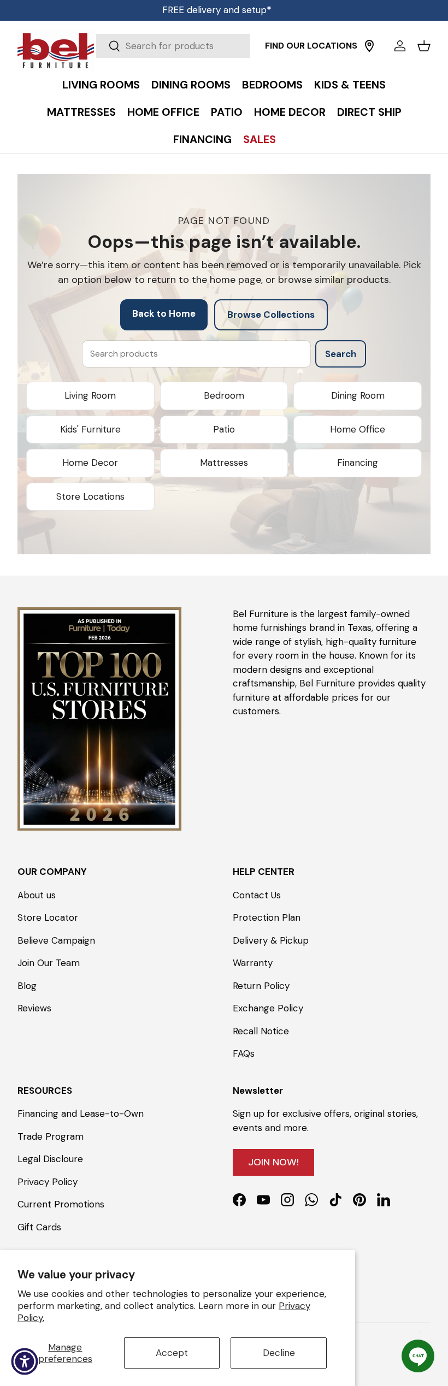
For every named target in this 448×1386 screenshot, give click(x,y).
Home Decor (90, 463)
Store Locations (90, 496)
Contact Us (257, 895)
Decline (279, 1353)
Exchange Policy (268, 1008)
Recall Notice (261, 1031)
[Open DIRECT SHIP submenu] (437, 87)
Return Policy (261, 986)
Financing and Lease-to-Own (80, 1113)
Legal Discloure (50, 1159)
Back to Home (164, 313)
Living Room (90, 395)
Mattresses (224, 463)
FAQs (244, 1053)
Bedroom (224, 395)
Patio (224, 429)
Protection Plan (266, 917)
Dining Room (358, 395)
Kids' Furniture (90, 429)
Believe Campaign (56, 940)
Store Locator (47, 917)
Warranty (253, 963)
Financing (357, 463)
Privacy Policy (47, 1182)
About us (36, 895)
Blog (27, 986)
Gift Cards (39, 1227)
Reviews (34, 1008)
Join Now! (273, 1162)
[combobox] (173, 46)
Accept (172, 1353)
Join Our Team (48, 963)
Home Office (357, 429)
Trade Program (50, 1136)
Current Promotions (60, 1204)
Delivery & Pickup (271, 940)
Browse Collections (271, 315)
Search (340, 354)
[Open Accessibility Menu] (24, 1361)
